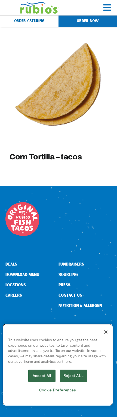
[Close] (106, 332)
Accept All (42, 375)
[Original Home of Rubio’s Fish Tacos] (22, 204)
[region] (58, 365)
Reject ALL (73, 375)
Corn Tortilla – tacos (46, 156)
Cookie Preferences (57, 390)
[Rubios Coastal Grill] (39, 4)
